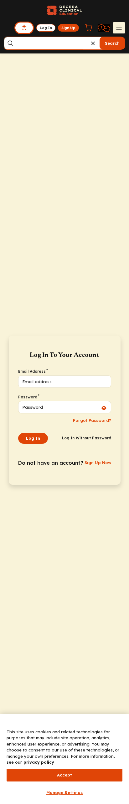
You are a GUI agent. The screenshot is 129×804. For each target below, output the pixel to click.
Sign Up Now (98, 462)
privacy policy (38, 762)
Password (28, 396)
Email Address (32, 371)
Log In (33, 438)
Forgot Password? (92, 420)
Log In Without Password (86, 438)
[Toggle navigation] (119, 27)
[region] (64, 759)
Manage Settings (64, 792)
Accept (64, 774)
